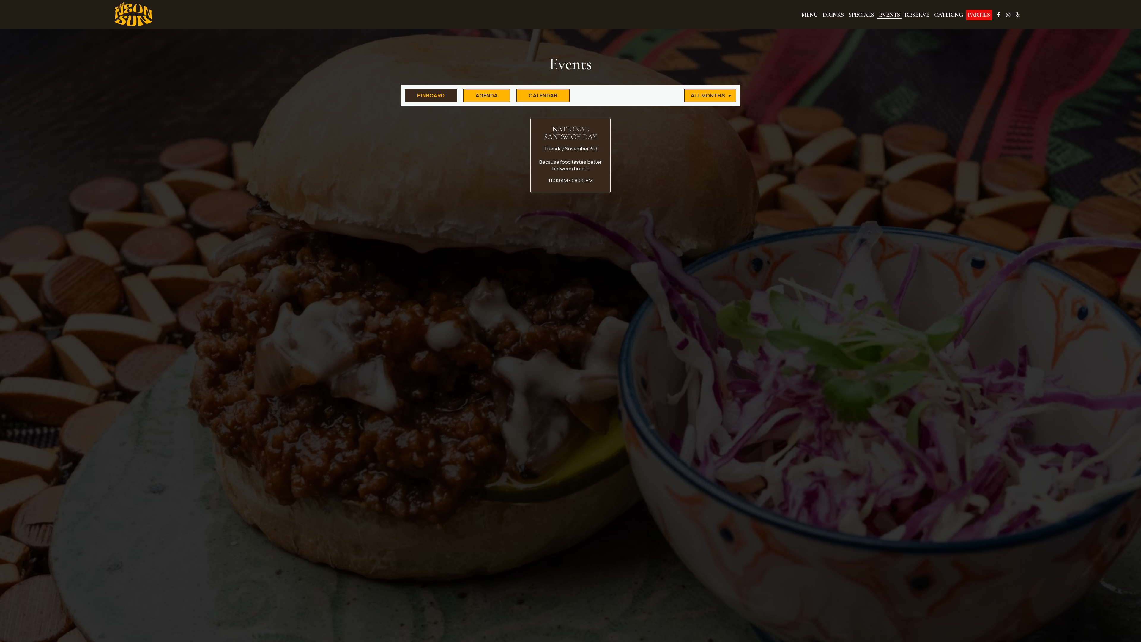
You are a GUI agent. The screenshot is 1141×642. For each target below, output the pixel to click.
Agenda (480, 95)
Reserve (917, 15)
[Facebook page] (998, 15)
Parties (979, 15)
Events (889, 15)
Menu (810, 15)
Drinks (833, 15)
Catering (948, 15)
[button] (570, 155)
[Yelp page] (1017, 15)
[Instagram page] (1008, 15)
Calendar (536, 95)
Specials (861, 15)
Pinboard (425, 95)
